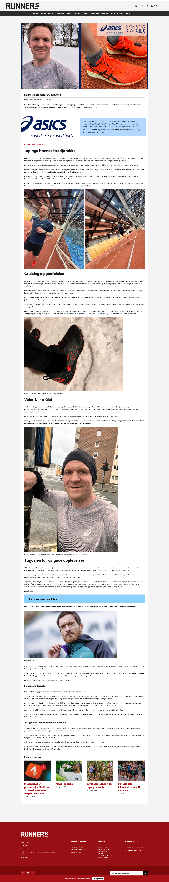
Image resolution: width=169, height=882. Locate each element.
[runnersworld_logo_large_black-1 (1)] (22, 3)
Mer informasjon (76, 852)
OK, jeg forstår (98, 879)
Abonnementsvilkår (27, 849)
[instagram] (28, 873)
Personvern (24, 845)
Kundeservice (25, 842)
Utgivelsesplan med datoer (133, 850)
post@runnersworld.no (136, 847)
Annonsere (24, 857)
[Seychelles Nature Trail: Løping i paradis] (100, 761)
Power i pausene (64, 784)
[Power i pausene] (69, 761)
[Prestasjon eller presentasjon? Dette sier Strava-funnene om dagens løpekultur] (37, 761)
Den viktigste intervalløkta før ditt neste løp (129, 787)
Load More (84, 811)
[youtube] (33, 873)
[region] (84, 878)
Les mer (88, 878)
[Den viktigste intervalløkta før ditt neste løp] (131, 761)
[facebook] (23, 873)
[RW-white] (34, 832)
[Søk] (136, 13)
